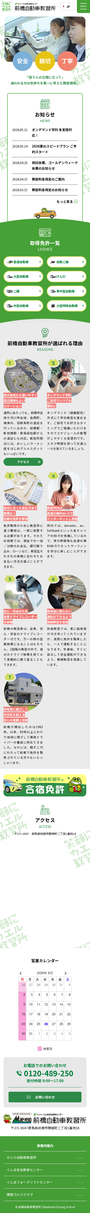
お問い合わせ (45, 1097)
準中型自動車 (65, 291)
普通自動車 (21, 261)
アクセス (23, 462)
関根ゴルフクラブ (20, 1194)
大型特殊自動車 (67, 305)
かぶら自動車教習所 (21, 1157)
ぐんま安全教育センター (25, 1169)
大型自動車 (21, 276)
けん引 (61, 276)
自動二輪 (62, 261)
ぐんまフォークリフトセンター (30, 1182)
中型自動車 (21, 305)
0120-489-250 (48, 1073)
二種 (16, 291)
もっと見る (65, 201)
